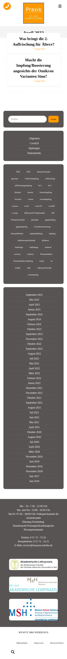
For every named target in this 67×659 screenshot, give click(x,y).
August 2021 (34, 407)
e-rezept (15, 213)
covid (26, 206)
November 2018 (34, 471)
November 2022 (34, 339)
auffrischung (50, 178)
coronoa (15, 206)
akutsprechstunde (43, 172)
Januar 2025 (34, 309)
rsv (51, 261)
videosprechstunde (44, 268)
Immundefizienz (17, 233)
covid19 (51, 206)
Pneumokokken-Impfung (23, 261)
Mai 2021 (34, 422)
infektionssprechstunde (26, 240)
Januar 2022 (34, 383)
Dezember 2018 (34, 466)
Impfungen (34, 148)
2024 (18, 172)
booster (30, 192)
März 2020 (34, 451)
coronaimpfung (45, 199)
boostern (18, 199)
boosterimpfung (46, 192)
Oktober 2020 (34, 432)
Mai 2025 (34, 299)
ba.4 (40, 185)
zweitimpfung (33, 275)
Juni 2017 (34, 476)
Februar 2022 (34, 378)
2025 (28, 172)
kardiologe (19, 247)
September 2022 (34, 348)
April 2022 (34, 368)
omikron (30, 254)
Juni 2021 (34, 417)
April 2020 (34, 446)
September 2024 (34, 314)
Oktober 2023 (34, 329)
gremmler (35, 220)
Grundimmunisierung (42, 227)
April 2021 (34, 427)
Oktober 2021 (34, 397)
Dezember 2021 (34, 388)
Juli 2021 (34, 412)
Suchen (53, 119)
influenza (45, 240)
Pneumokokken (46, 254)
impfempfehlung (36, 233)
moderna (48, 247)
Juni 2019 (34, 461)
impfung (52, 233)
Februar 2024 (34, 324)
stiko (29, 268)
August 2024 (34, 319)
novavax (17, 254)
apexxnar (14, 178)
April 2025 (34, 304)
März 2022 (34, 373)
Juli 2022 (34, 358)
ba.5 (49, 185)
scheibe (17, 268)
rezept (41, 261)
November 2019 (34, 456)
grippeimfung (50, 220)
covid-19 (38, 206)
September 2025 (34, 294)
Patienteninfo (34, 153)
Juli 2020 (34, 441)
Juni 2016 (34, 481)
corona (30, 199)
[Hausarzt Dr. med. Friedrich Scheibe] (33, 13)
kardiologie (34, 247)
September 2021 (34, 402)
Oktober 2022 (34, 343)
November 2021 (34, 392)
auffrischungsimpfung (23, 185)
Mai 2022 (34, 363)
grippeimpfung (21, 227)
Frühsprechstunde (18, 220)
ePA (53, 213)
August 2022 (34, 353)
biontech (17, 192)
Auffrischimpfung (32, 178)
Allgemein (34, 138)
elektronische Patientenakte (34, 213)
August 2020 (34, 437)
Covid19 (34, 143)
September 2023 (34, 334)
